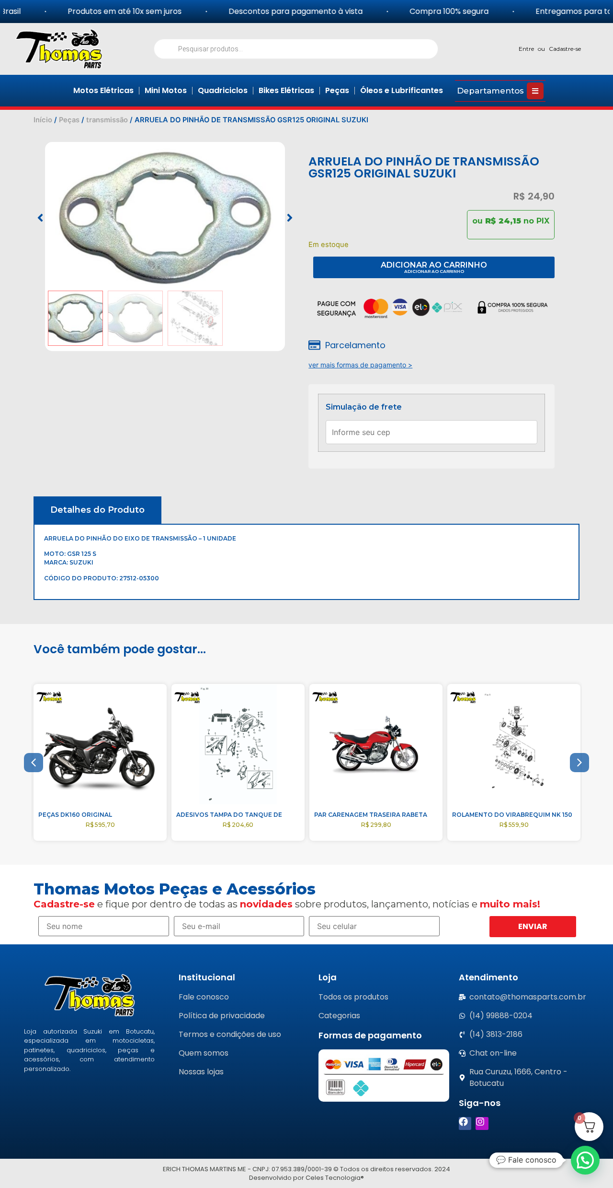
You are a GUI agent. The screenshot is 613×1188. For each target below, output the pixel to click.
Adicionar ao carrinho (434, 265)
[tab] (97, 510)
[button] (40, 218)
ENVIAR (532, 926)
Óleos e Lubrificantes (401, 90)
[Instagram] (482, 1123)
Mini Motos (166, 90)
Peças (337, 90)
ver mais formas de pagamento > (360, 365)
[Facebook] (465, 1123)
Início (43, 120)
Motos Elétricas (103, 90)
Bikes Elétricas (286, 90)
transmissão (107, 120)
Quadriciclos (223, 90)
